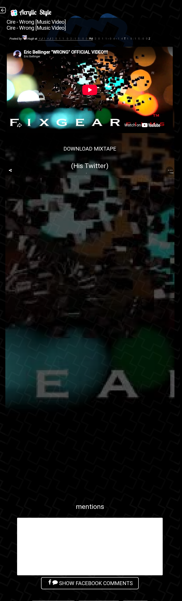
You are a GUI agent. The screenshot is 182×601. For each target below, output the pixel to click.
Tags (172, 173)
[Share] (10, 170)
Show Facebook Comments (95, 583)
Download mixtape (89, 148)
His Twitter (89, 166)
